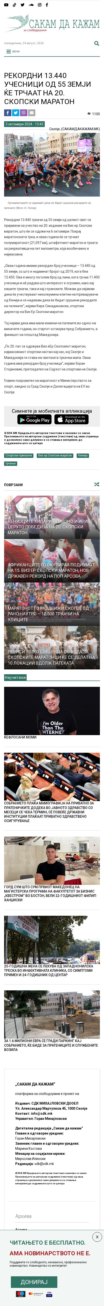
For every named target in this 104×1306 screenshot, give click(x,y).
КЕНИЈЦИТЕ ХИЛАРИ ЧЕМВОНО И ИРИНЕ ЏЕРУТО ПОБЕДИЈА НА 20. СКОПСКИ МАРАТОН (50, 527)
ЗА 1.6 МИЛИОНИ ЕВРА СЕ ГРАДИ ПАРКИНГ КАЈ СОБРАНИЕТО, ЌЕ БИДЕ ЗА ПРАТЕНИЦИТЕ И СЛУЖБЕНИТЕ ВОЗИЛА (51, 1045)
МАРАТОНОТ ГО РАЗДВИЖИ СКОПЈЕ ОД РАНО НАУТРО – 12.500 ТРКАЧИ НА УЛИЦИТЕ (48, 614)
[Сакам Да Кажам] (52, 35)
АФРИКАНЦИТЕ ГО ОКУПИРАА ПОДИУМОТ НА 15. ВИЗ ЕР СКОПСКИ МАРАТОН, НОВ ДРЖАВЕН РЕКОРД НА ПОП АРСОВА (51, 570)
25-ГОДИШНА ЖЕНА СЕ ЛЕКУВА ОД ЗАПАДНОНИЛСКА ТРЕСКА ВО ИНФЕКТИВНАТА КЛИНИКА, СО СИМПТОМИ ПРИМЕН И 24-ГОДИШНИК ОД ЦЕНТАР (48, 970)
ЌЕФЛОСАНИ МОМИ (20, 737)
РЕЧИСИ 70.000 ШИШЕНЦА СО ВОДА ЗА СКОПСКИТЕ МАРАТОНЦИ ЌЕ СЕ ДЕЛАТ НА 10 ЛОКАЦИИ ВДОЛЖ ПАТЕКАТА (51, 657)
